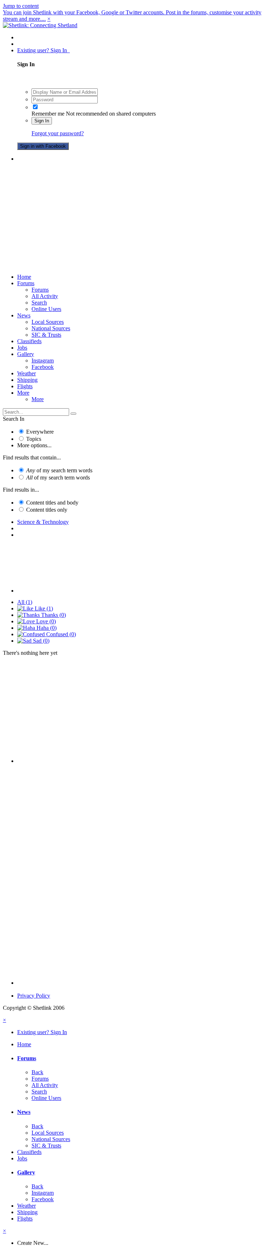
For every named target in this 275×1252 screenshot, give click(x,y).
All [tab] (24, 602)
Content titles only (46, 510)
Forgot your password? (58, 133)
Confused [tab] (60, 634)
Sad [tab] (40, 641)
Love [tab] (45, 621)
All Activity (45, 296)
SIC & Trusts (46, 335)
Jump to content (21, 6)
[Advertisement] (137, 218)
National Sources (51, 328)
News (23, 315)
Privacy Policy (33, 996)
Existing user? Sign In (43, 50)
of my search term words (59, 470)
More (23, 393)
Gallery (25, 354)
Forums (25, 283)
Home (24, 277)
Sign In (41, 120)
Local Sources (48, 322)
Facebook (43, 367)
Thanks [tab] (53, 615)
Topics (33, 439)
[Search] (73, 414)
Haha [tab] (46, 628)
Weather (26, 373)
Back (37, 1072)
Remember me (48, 114)
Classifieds (29, 341)
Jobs (22, 348)
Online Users (46, 309)
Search (39, 302)
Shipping (27, 380)
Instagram (43, 360)
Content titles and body (52, 503)
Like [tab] (43, 608)
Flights (25, 386)
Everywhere (40, 432)
